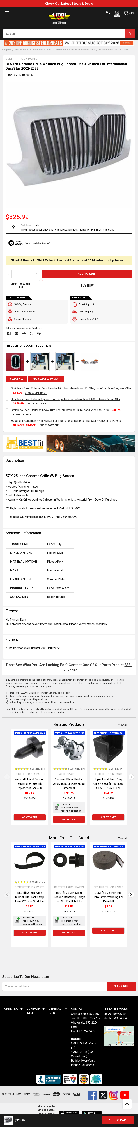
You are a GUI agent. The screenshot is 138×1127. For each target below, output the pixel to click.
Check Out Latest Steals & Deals (69, 3)
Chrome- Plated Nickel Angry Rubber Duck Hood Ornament (69, 784)
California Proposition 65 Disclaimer (24, 328)
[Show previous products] (7, 777)
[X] (31, 333)
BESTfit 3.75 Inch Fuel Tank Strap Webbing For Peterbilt (108, 897)
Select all (16, 378)
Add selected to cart (46, 378)
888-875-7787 (90, 1014)
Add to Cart (29, 817)
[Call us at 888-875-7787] (109, 13)
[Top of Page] (127, 1104)
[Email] (16, 333)
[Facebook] (9, 333)
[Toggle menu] (7, 16)
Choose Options (35, 393)
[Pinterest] (39, 333)
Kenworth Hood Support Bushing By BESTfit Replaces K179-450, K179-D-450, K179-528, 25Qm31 (30, 788)
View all (122, 724)
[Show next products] (131, 777)
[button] (117, 14)
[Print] (24, 333)
